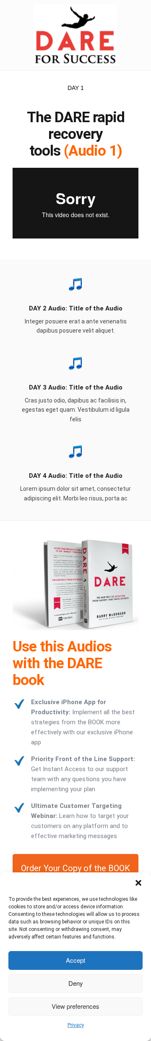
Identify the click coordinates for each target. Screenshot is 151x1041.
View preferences (75, 1006)
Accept (75, 960)
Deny (75, 983)
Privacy (76, 1025)
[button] (138, 883)
